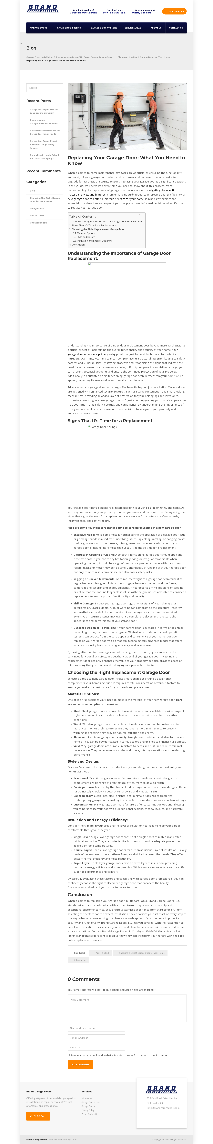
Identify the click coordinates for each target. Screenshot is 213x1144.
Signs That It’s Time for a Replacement (94, 225)
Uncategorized (38, 222)
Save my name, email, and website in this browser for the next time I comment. (120, 1055)
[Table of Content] (141, 216)
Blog (32, 190)
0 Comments (80, 960)
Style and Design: (86, 237)
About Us (156, 28)
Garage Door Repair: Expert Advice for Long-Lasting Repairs (43, 144)
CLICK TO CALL (38, 1116)
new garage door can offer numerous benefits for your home (106, 199)
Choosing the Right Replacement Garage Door (98, 229)
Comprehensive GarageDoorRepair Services (44, 122)
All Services (86, 1098)
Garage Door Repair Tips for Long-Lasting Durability (44, 111)
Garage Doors (38, 28)
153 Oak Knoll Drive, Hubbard (163, 1098)
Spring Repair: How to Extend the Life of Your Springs (44, 157)
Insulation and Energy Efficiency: (94, 240)
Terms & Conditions (90, 1114)
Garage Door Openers (104, 28)
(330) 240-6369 (176, 11)
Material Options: (86, 233)
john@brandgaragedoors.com (163, 1108)
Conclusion (78, 244)
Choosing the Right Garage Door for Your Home (142, 952)
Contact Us (176, 28)
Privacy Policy (87, 1110)
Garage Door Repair (69, 28)
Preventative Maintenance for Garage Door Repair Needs (45, 132)
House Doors (37, 215)
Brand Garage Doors (36, 1139)
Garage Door (37, 208)
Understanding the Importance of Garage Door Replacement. (107, 221)
